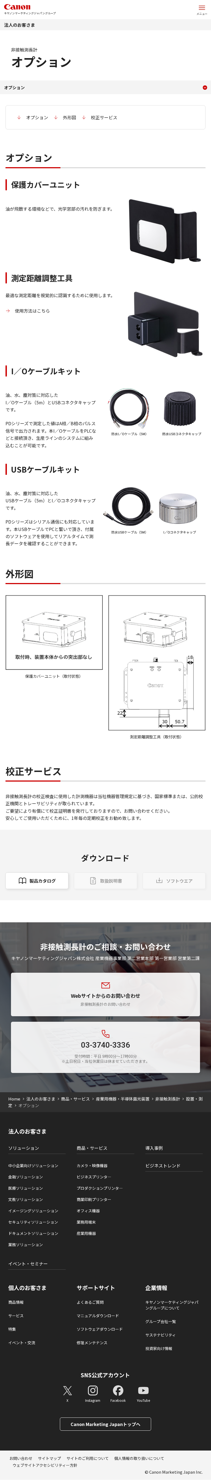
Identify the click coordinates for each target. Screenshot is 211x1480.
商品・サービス (75, 1099)
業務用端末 (86, 1222)
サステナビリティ (160, 1335)
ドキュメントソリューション (33, 1233)
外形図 (69, 117)
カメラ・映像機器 (92, 1165)
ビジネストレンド (163, 1165)
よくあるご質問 (90, 1302)
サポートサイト (96, 1288)
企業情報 (156, 1288)
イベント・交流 (21, 1342)
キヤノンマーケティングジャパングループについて (171, 1305)
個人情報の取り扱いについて (139, 1458)
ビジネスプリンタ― (94, 1177)
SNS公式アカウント (105, 1375)
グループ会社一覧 (160, 1321)
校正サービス (104, 117)
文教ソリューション (25, 1199)
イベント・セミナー (28, 1263)
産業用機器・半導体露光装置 (122, 1099)
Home (14, 1099)
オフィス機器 (88, 1210)
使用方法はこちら (32, 310)
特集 (12, 1329)
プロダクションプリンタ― (100, 1188)
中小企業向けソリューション (33, 1165)
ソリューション (23, 1148)
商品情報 (16, 1302)
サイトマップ (49, 1458)
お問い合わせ (20, 1458)
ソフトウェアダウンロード (100, 1329)
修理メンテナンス (92, 1342)
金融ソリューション (25, 1177)
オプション (37, 117)
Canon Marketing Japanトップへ (105, 1424)
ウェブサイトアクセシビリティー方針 (45, 1465)
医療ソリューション (25, 1188)
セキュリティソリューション (33, 1222)
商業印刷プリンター (94, 1199)
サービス (16, 1315)
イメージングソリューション (33, 1210)
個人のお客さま (27, 1288)
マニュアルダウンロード (98, 1315)
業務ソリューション (25, 1244)
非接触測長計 (167, 1099)
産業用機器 (86, 1233)
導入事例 (154, 1148)
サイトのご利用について (87, 1458)
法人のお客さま (19, 24)
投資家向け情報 (158, 1348)
